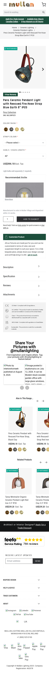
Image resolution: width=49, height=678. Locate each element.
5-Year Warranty (10, 94)
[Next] (44, 401)
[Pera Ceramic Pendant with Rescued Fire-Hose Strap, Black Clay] (20, 419)
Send (38, 561)
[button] (20, 92)
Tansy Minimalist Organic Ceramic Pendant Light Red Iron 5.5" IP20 (16, 500)
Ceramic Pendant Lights (23, 30)
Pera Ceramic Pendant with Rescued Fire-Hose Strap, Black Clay (19, 436)
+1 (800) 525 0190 (24, 637)
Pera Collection (9, 112)
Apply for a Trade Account (15, 19)
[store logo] (21, 4)
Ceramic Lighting (27, 28)
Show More (9, 199)
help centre (22, 225)
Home (14, 28)
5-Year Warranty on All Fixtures (32, 22)
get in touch (32, 255)
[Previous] (38, 401)
